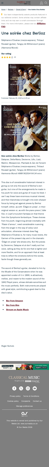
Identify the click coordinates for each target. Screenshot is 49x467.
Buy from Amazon (14, 300)
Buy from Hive (12, 305)
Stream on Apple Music (17, 309)
